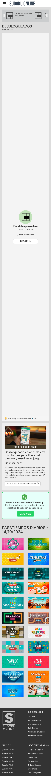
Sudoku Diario (8, 750)
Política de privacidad (36, 732)
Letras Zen (32, 757)
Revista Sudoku (34, 724)
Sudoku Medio (8, 761)
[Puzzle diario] (38, 647)
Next (47, 15)
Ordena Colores (34, 765)
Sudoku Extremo (9, 753)
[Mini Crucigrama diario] (38, 573)
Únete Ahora (25, 514)
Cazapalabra (33, 761)
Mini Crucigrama (34, 773)
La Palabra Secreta (35, 750)
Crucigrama (32, 769)
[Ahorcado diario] (38, 603)
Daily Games (33, 728)
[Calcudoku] (38, 676)
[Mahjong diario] (38, 588)
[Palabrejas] (13, 558)
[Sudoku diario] (38, 691)
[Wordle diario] (13, 588)
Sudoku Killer (7, 773)
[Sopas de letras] (38, 632)
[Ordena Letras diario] (13, 661)
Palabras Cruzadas (35, 753)
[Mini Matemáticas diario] (38, 661)
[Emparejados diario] (13, 647)
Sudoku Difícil (7, 757)
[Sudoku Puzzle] (13, 691)
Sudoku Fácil (7, 765)
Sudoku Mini (7, 769)
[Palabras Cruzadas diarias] (13, 544)
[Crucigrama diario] (13, 573)
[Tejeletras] (38, 558)
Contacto (31, 716)
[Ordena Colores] (13, 603)
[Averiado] (38, 617)
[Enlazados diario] (13, 617)
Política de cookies (35, 735)
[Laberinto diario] (13, 676)
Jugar (24, 241)
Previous (4, 15)
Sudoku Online (22, 3)
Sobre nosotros (34, 720)
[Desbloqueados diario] (13, 632)
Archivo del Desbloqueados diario (22, 483)
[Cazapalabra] (38, 544)
